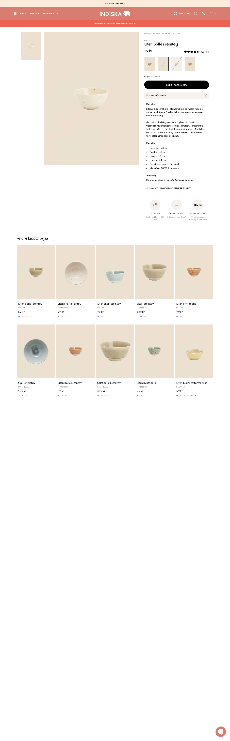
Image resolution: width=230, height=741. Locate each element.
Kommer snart (51, 13)
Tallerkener (167, 33)
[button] (15, 13)
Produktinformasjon (156, 95)
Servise (156, 33)
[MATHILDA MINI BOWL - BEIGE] (149, 64)
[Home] (115, 13)
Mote (23, 13)
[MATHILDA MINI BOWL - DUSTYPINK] (190, 64)
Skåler (177, 33)
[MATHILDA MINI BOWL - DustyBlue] (176, 64)
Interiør (34, 13)
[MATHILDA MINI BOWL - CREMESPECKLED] (163, 64)
